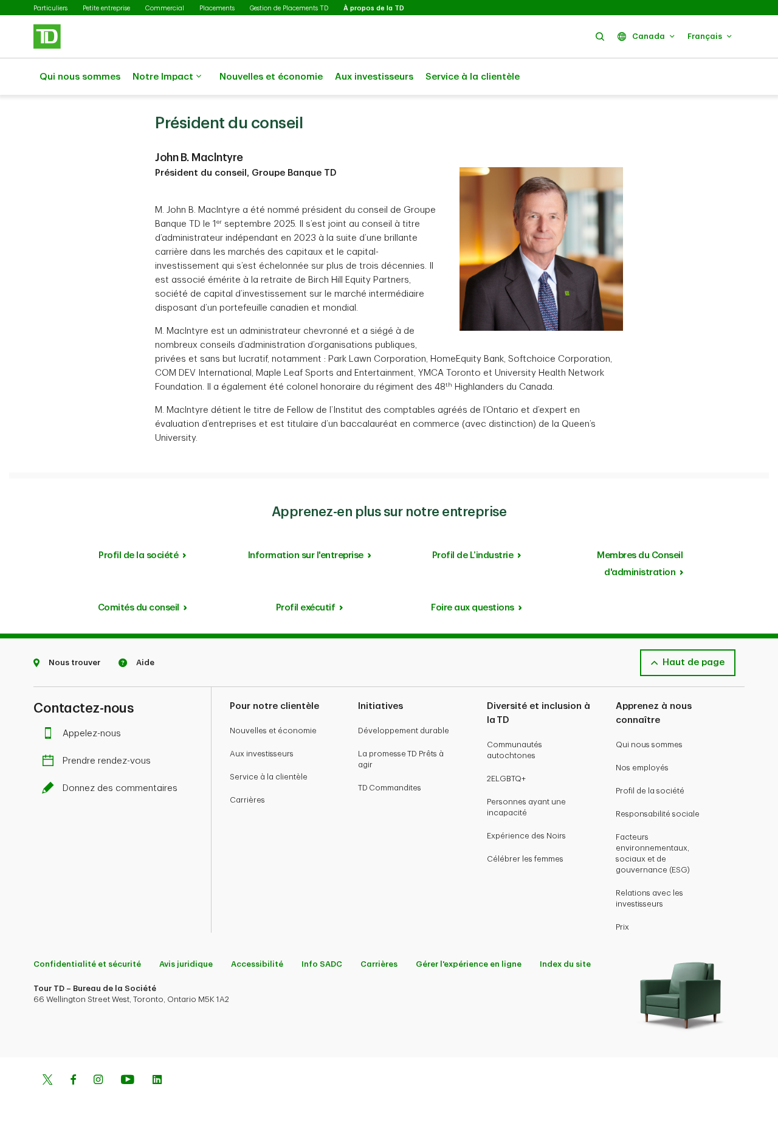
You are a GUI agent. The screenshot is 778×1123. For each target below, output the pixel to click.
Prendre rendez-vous (107, 760)
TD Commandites (389, 788)
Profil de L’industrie (473, 555)
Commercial (164, 8)
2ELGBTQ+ (506, 779)
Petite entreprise (106, 8)
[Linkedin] (157, 1081)
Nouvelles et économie (271, 76)
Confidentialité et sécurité (87, 964)
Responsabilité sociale (658, 814)
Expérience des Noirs (526, 836)
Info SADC (321, 964)
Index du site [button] (565, 964)
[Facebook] (73, 1081)
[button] (599, 36)
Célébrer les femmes (525, 859)
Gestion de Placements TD (289, 8)
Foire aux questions (472, 607)
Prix (622, 927)
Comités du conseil (138, 607)
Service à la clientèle (472, 76)
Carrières (247, 800)
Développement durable (403, 730)
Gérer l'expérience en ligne (469, 964)
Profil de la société (138, 555)
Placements (217, 8)
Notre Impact (163, 76)
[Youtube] (127, 1081)
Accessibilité (257, 964)
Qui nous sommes (80, 76)
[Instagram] (98, 1081)
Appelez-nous (92, 733)
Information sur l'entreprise (305, 555)
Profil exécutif (306, 607)
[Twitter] (47, 1081)
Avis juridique (186, 964)
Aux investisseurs (374, 76)
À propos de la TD (373, 8)
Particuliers (50, 8)
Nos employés (642, 768)
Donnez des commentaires (120, 788)
